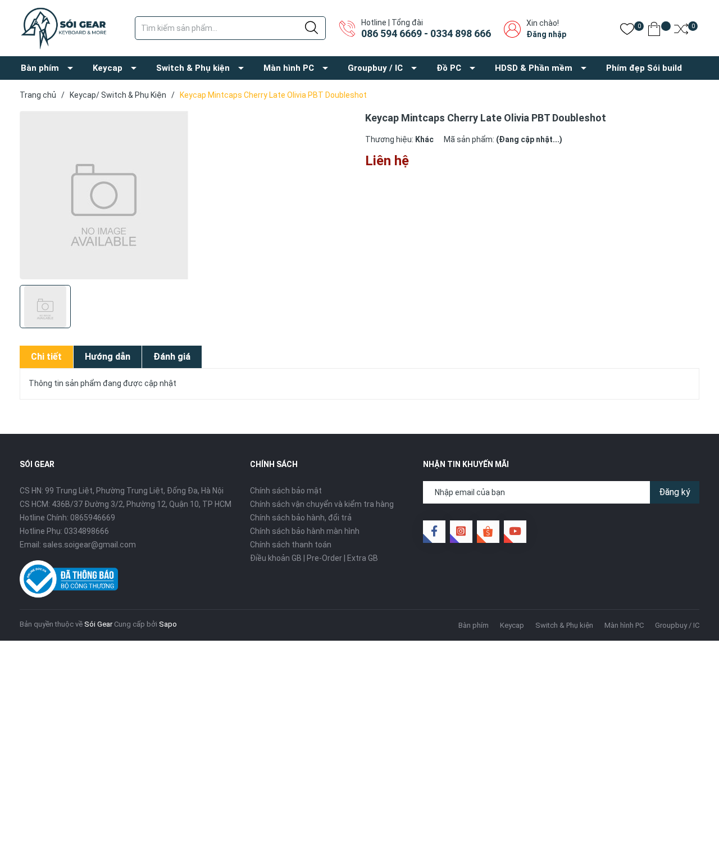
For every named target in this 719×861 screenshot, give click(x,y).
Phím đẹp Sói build (644, 68)
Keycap (107, 68)
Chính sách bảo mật (286, 490)
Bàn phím (40, 68)
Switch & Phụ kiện (193, 68)
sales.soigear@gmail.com (89, 544)
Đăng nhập (546, 34)
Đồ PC (448, 68)
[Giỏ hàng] (654, 31)
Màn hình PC (288, 68)
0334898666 (86, 531)
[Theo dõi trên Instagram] (461, 531)
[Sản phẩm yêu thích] (627, 31)
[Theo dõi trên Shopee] (488, 531)
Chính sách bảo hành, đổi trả (301, 517)
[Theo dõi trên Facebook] (434, 531)
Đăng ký (674, 492)
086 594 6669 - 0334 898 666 (426, 33)
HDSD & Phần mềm (533, 68)
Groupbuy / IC (375, 68)
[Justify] (311, 28)
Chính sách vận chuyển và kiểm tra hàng (322, 504)
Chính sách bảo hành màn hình (305, 531)
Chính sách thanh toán (290, 544)
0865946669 (92, 517)
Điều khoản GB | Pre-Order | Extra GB (314, 558)
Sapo (168, 624)
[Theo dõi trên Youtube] (515, 531)
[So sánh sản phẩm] (681, 31)
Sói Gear (98, 624)
